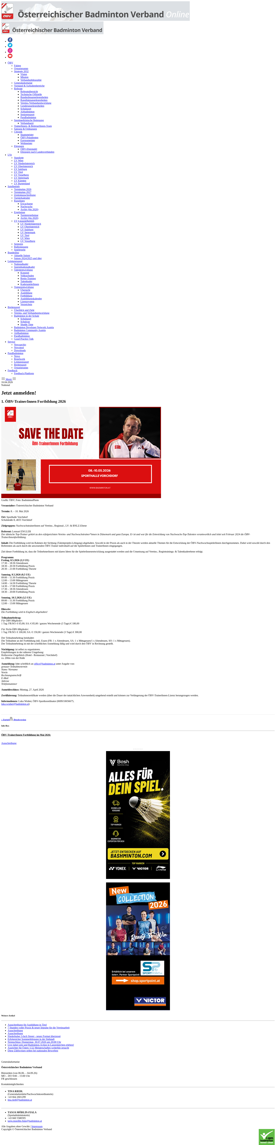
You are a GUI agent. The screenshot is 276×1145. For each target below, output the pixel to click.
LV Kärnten (20, 180)
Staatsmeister (27, 134)
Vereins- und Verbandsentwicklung (31, 313)
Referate (18, 88)
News (17, 356)
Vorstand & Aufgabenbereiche (29, 85)
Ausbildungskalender (31, 298)
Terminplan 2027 (22, 192)
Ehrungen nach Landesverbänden (37, 152)
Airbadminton (27, 111)
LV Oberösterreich (23, 166)
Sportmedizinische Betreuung (29, 120)
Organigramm (21, 68)
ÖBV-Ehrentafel (28, 149)
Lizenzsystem (27, 301)
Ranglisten (19, 200)
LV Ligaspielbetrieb (24, 221)
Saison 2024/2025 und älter (28, 258)
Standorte (19, 157)
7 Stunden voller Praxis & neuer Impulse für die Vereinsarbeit (38, 1027)
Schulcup (25, 321)
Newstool (19, 347)
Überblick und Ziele (24, 310)
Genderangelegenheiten (32, 106)
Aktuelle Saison (22, 255)
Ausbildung (26, 292)
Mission (24, 77)
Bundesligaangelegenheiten (34, 97)
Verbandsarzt (27, 123)
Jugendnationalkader (24, 267)
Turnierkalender (22, 198)
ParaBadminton (28, 117)
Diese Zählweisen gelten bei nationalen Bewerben (33, 1050)
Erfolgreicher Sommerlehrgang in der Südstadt (31, 1039)
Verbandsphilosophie (31, 80)
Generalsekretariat (23, 83)
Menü (8, 379)
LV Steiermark (21, 177)
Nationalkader (21, 264)
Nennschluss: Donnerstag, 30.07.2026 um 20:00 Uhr (34, 1042)
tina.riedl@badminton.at (20, 1099)
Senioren (18, 244)
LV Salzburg (20, 169)
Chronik (18, 131)
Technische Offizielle (31, 94)
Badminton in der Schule (26, 315)
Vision (23, 74)
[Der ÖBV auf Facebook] (10, 41)
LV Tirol (18, 172)
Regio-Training (28, 278)
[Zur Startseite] (95, 20)
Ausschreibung (8, 743)
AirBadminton (21, 333)
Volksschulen (27, 275)
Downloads (20, 350)
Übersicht (25, 290)
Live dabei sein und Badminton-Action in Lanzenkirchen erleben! (41, 1045)
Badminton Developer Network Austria (34, 327)
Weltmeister (26, 143)
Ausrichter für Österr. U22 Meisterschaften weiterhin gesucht (38, 1047)
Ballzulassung (21, 246)
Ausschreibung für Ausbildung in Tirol (27, 1024)
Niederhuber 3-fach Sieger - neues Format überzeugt (34, 1036)
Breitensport (14, 307)
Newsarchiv (20, 344)
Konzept (24, 272)
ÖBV (10, 62)
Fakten (17, 65)
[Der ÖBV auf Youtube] (10, 57)
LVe (10, 154)
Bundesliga (13, 252)
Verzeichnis (26, 304)
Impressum (36, 1126)
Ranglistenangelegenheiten (33, 100)
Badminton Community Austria (30, 330)
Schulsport (25, 108)
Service (11, 341)
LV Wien (18, 160)
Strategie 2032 (21, 71)
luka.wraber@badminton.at (15, 704)
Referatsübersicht (29, 91)
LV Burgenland (22, 183)
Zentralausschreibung (25, 195)
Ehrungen (19, 146)
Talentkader (26, 281)
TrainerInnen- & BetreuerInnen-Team (33, 126)
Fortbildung (26, 295)
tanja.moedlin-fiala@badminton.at (25, 1121)
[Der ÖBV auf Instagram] (10, 52)
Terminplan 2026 (22, 189)
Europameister (27, 140)
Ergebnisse (19, 212)
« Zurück (5, 719)
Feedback (12, 370)
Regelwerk (19, 359)
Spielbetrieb (14, 186)
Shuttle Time (26, 324)
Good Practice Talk (24, 339)
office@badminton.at (44, 663)
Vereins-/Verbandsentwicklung (35, 103)
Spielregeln (19, 249)
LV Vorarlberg (21, 175)
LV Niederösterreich (24, 163)
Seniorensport (27, 114)
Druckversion (19, 719)
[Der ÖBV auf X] (10, 46)
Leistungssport (15, 261)
